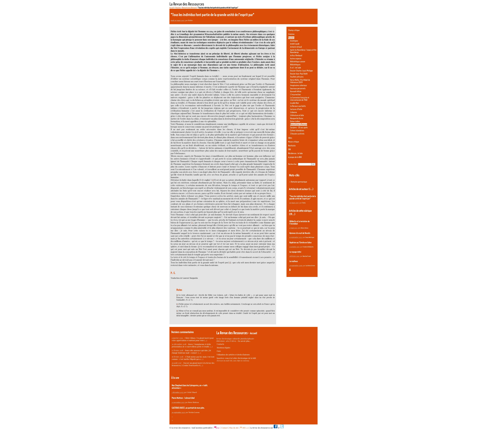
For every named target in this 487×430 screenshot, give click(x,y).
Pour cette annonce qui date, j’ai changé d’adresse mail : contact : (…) (191, 351)
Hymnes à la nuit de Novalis (299, 233)
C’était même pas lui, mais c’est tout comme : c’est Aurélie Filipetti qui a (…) (193, 358)
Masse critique (293, 142)
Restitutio (291, 145)
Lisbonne (293, 112)
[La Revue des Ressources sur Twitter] (282, 428)
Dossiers (178, 7)
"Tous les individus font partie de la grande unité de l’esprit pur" (302, 197)
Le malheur (293, 261)
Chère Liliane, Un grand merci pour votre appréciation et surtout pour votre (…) (193, 339)
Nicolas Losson (193, 412)
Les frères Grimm (310, 266)
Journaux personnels (298, 88)
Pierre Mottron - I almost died (183, 398)
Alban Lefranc (304, 228)
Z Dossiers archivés (297, 134)
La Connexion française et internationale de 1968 (299, 98)
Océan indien (295, 121)
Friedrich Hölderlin (308, 247)
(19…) (292, 214)
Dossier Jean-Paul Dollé (299, 74)
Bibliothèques (295, 64)
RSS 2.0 (245, 428)
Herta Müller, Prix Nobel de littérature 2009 (300, 81)
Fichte (190, 20)
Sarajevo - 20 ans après (299, 127)
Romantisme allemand (189, 7)
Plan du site (234, 428)
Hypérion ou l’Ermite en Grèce (300, 242)
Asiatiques (294, 41)
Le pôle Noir (294, 103)
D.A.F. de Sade (295, 67)
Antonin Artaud (296, 47)
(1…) (310, 189)
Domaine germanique (299, 182)
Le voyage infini (295, 252)
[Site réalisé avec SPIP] (217, 428)
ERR (289, 149)
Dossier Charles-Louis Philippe (301, 70)
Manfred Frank (307, 256)
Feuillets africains (296, 77)
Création (291, 34)
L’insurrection (295, 94)
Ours (219, 351)
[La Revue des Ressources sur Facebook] (275, 428)
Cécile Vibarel (192, 392)
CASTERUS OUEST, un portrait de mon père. (188, 408)
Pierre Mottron (193, 402)
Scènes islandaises (297, 130)
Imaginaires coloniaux (298, 85)
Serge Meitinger (309, 237)
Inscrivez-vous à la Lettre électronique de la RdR (236, 358)
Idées (290, 138)
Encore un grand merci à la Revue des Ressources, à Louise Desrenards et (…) (193, 364)
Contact (224, 428)
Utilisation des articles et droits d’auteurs (233, 354)
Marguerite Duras (296, 118)
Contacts (220, 344)
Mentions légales (223, 347)
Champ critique (294, 30)
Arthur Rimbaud (296, 55)
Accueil (171, 7)
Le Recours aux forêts (298, 106)
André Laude (294, 44)
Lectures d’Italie (296, 109)
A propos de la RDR (295, 157)
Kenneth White (295, 91)
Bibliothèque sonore (297, 61)
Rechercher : (293, 164)
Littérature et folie (297, 115)
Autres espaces (295, 58)
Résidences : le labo (295, 153)
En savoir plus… (244, 341)
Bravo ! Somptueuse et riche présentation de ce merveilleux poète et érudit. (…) (192, 345)
